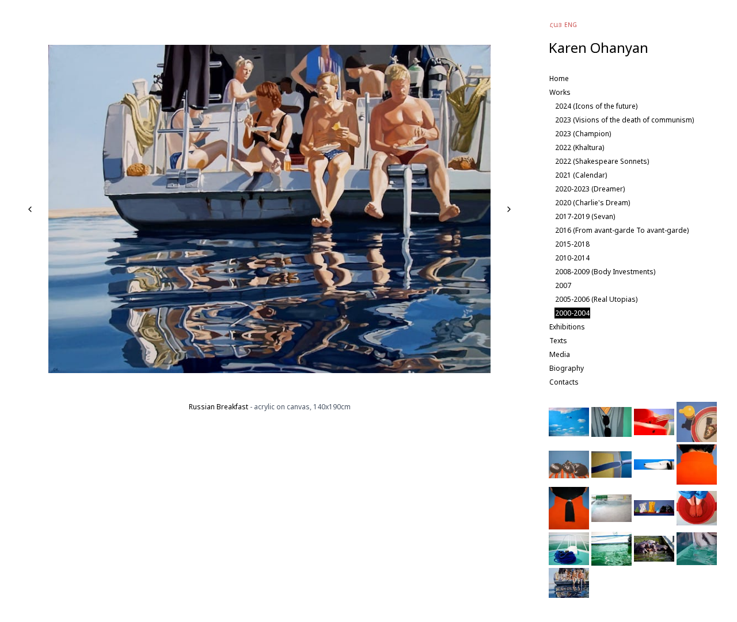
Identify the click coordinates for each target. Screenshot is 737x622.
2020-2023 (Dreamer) (590, 189)
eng (570, 25)
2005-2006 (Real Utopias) (596, 299)
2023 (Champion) (583, 134)
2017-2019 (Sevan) (585, 216)
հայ (556, 25)
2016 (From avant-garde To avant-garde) (622, 230)
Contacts (564, 382)
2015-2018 (572, 244)
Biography (566, 368)
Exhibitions (567, 327)
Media (559, 354)
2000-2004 (572, 313)
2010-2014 (572, 258)
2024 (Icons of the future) (596, 106)
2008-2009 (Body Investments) (605, 272)
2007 (563, 285)
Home (559, 78)
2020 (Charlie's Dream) (592, 203)
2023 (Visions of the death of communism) (624, 120)
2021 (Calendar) (581, 175)
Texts (558, 340)
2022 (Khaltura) (579, 147)
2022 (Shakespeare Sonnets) (602, 161)
